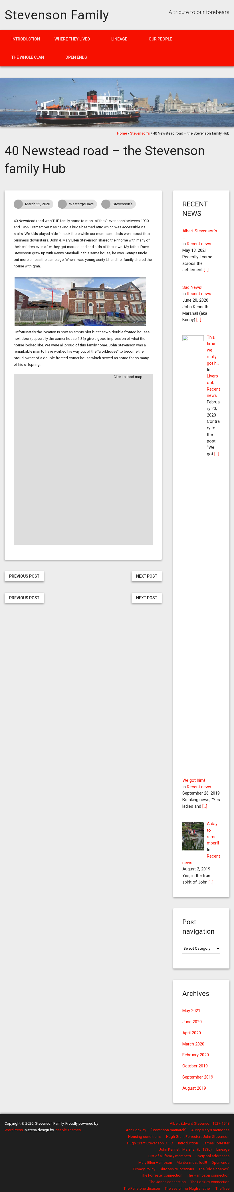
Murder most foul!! (192, 1162)
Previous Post (24, 576)
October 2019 (195, 1066)
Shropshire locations (177, 1169)
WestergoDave (81, 204)
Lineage (119, 39)
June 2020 (192, 1021)
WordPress (14, 1130)
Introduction (25, 39)
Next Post (146, 576)
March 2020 (193, 1044)
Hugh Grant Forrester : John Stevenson (197, 1136)
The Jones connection (167, 1182)
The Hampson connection (208, 1175)
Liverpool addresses (212, 1156)
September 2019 (197, 1077)
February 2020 (195, 1054)
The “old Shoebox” (214, 1169)
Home (122, 133)
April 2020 (191, 1032)
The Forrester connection (161, 1175)
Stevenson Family (57, 15)
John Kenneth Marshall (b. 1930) (185, 1149)
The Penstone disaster (142, 1188)
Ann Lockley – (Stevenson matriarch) (156, 1130)
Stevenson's (140, 133)
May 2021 (191, 1010)
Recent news (199, 243)
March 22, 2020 (37, 204)
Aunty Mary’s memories (210, 1130)
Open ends (76, 57)
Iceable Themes (68, 1130)
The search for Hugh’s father (188, 1188)
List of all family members (169, 1156)
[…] (206, 269)
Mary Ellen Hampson (155, 1162)
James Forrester (216, 1143)
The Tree (222, 1188)
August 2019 (194, 1088)
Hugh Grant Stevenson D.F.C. (150, 1143)
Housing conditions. (145, 1136)
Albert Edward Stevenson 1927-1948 (199, 1123)
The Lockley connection (209, 1182)
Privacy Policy (144, 1169)
